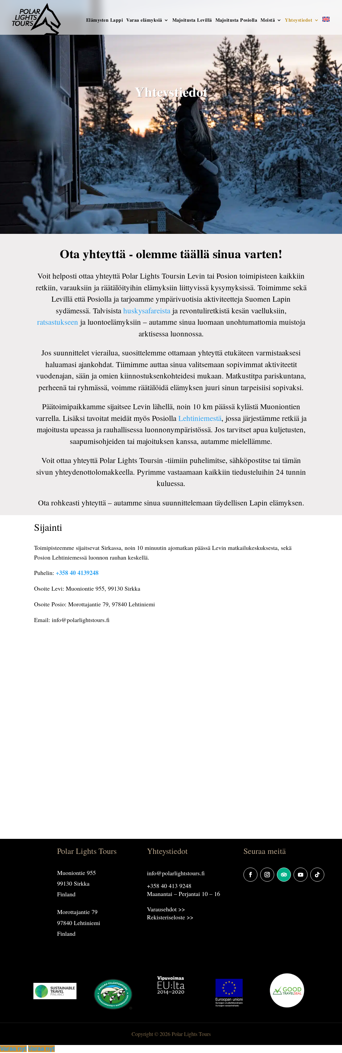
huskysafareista (146, 310)
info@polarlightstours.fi (176, 873)
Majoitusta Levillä (192, 20)
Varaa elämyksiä (144, 20)
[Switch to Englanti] (326, 27)
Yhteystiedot (298, 20)
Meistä (268, 20)
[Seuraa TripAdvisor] (284, 875)
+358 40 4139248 (77, 572)
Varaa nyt (13, 1048)
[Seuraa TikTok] (317, 875)
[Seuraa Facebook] (250, 875)
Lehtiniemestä (199, 418)
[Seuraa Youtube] (301, 875)
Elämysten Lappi (104, 20)
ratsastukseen (57, 322)
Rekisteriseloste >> (170, 917)
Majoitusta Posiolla (236, 20)
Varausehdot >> (166, 909)
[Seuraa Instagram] (267, 875)
